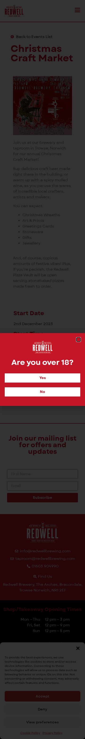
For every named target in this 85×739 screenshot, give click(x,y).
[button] (78, 339)
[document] (42, 369)
